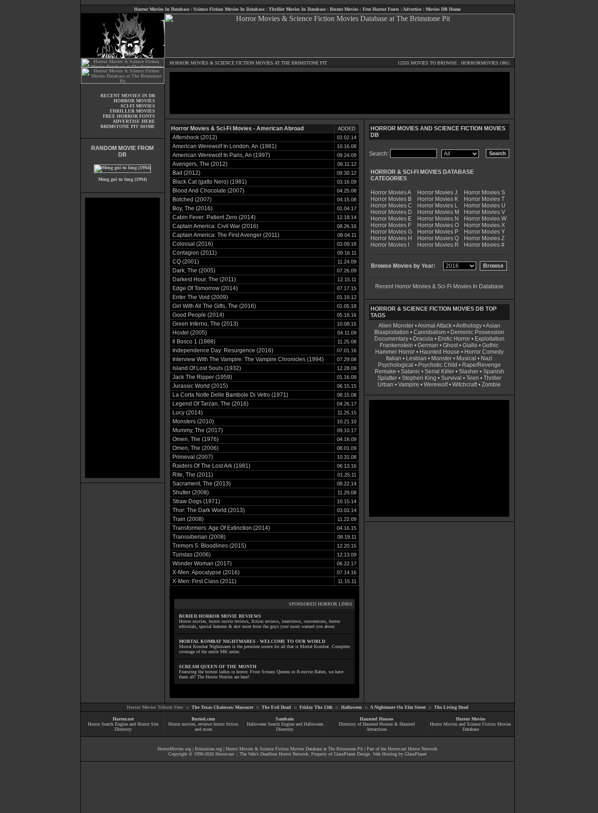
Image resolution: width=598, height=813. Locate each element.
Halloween (351, 707)
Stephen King (419, 378)
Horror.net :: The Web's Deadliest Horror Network (261, 753)
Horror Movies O (438, 225)
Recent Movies (344, 9)
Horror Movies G (391, 231)
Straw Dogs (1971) (196, 501)
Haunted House (440, 352)
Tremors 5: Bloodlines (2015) (209, 545)
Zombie (491, 384)
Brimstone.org (208, 748)
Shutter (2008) (190, 492)
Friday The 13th (316, 707)
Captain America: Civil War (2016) (215, 226)
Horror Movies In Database (161, 9)
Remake (385, 371)
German (428, 345)
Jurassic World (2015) (200, 386)
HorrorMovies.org (174, 748)
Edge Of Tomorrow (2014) (205, 288)
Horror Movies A (390, 192)
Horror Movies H (391, 238)
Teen (472, 378)
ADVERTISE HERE (134, 121)
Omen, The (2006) (195, 448)
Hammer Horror (395, 352)
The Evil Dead (276, 707)
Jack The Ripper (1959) (202, 377)
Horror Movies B (391, 199)
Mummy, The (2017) (197, 430)
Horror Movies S (484, 192)
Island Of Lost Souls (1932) (206, 368)
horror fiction (226, 724)
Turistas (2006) (191, 554)
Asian (493, 325)
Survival (451, 378)
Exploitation (490, 338)
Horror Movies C (391, 205)
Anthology (469, 325)
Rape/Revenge (481, 365)
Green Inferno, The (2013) (205, 324)
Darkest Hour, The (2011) (204, 279)
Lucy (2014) (187, 412)
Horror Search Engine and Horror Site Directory (123, 726)
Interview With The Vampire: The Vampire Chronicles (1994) (248, 359)
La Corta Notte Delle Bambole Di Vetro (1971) (230, 395)
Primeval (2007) (192, 457)
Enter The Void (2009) (200, 297)
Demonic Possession (477, 332)
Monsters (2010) (193, 421)
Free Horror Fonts (381, 9)
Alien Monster (395, 325)
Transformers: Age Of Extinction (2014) (221, 528)
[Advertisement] (122, 338)
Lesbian (417, 358)
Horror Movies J (437, 192)
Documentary (391, 338)
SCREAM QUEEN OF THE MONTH (217, 666)
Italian (393, 358)
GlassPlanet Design (352, 753)
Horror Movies (470, 718)
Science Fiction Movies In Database (228, 9)
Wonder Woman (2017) (202, 563)
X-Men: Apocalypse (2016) (206, 572)
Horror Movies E (391, 218)
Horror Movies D (391, 212)
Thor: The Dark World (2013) (208, 510)
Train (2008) (188, 519)
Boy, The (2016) (192, 208)
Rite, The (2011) (192, 474)
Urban (385, 384)
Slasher (468, 371)
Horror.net (123, 718)
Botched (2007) (192, 199)
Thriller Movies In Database (297, 9)
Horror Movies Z (484, 238)
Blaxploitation (391, 332)
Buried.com (203, 718)
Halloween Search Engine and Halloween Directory (285, 726)
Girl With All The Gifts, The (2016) (214, 306)
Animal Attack (435, 325)
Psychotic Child (437, 365)
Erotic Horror (454, 338)
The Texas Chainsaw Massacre (222, 707)
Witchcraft (464, 384)
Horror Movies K (437, 199)
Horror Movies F (390, 225)
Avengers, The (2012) (200, 164)
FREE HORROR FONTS (129, 116)
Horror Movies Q (438, 238)
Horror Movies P (437, 231)
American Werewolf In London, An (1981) (224, 146)
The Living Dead (451, 707)
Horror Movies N (438, 218)
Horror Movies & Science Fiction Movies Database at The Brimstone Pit (294, 748)
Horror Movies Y (484, 231)
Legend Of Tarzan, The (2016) (210, 403)
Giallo (470, 345)
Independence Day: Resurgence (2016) (222, 350)
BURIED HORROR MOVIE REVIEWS (220, 616)
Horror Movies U (484, 205)
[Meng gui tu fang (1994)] (122, 167)
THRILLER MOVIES (132, 111)
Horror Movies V (484, 212)
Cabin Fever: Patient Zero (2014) (214, 217)
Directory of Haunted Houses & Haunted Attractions (377, 726)
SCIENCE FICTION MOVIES (244, 62)
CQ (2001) (185, 261)
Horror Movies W (485, 218)
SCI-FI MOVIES (138, 105)
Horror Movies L (437, 205)
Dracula (423, 338)
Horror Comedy (484, 352)
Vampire (408, 384)
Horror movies (181, 724)
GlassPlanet (416, 753)
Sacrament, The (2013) (201, 483)
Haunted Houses (376, 718)
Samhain (285, 718)
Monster (441, 358)
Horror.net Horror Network (412, 748)
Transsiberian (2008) (199, 537)
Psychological (395, 365)
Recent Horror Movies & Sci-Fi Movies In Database (439, 286)
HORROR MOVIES (189, 62)
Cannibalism (429, 332)
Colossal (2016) (192, 244)
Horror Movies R (438, 245)
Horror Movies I (389, 245)
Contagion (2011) (194, 253)
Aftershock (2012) (194, 137)
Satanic (410, 371)
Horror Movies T (484, 199)
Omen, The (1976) (195, 439)
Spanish (493, 371)
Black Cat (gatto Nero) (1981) (209, 181)
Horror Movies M (438, 212)
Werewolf (436, 384)
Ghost (450, 345)
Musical (466, 358)
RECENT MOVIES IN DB (127, 95)
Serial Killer (439, 371)
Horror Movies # (484, 245)
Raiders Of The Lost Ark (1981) (211, 466)
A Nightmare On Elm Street (398, 707)
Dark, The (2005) (193, 270)
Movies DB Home (443, 9)
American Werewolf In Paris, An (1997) (221, 155)
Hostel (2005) (189, 332)
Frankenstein (396, 345)
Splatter (387, 378)
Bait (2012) (186, 173)
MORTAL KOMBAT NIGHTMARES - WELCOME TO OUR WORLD (252, 641)
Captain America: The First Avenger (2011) (225, 235)
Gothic (490, 345)
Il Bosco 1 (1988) (193, 341)
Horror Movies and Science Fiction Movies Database (470, 726)
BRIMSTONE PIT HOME (127, 126)
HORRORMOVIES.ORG (485, 62)
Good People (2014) (198, 315)
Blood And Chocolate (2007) (208, 190)
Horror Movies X (484, 225)
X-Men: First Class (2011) (204, 581)
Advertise (412, 9)
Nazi (486, 358)
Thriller (492, 378)
